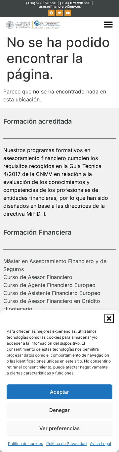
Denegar (59, 410)
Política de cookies (25, 443)
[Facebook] (51, 13)
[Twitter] (59, 13)
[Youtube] (67, 13)
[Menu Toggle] (108, 24)
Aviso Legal (100, 443)
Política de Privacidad (66, 443)
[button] (109, 318)
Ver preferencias (59, 428)
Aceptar (59, 392)
